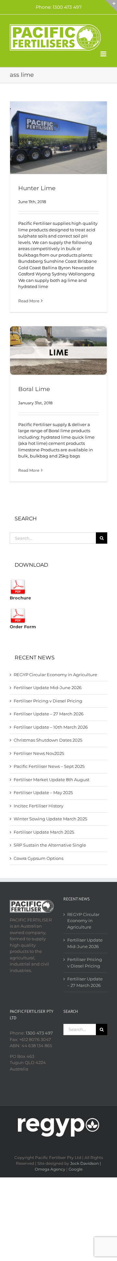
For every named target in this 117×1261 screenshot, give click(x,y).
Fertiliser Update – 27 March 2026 (49, 713)
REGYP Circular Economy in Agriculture (55, 674)
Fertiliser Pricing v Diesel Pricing (48, 700)
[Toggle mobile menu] (103, 54)
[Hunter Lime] (58, 137)
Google (76, 1169)
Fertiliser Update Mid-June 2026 (48, 687)
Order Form (23, 626)
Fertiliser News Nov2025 (39, 753)
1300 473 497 (39, 1032)
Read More (28, 300)
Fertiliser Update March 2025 (44, 832)
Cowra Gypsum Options (38, 858)
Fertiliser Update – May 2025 (43, 792)
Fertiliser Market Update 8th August (51, 779)
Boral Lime (34, 389)
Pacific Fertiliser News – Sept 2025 (49, 766)
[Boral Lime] (58, 350)
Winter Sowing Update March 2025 (50, 818)
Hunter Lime (37, 188)
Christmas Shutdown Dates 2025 (48, 740)
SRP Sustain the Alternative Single (50, 845)
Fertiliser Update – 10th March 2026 (51, 727)
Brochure (20, 597)
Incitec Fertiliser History (38, 805)
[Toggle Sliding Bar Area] (111, 6)
